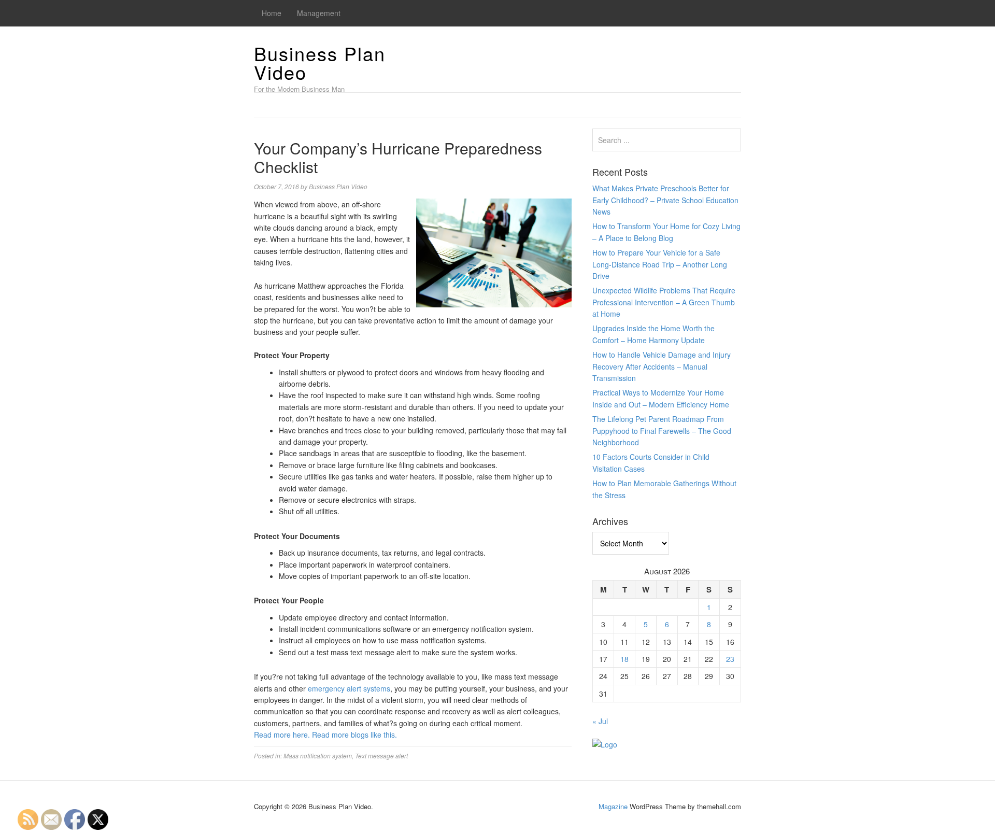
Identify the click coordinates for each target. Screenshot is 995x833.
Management (318, 13)
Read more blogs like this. (354, 734)
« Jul (600, 721)
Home (271, 13)
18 (624, 659)
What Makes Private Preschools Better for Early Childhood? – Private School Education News (665, 200)
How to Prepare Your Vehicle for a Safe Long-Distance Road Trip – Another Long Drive (659, 264)
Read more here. (282, 734)
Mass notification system (317, 755)
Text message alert (381, 755)
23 (730, 659)
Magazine (613, 806)
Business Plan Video (320, 62)
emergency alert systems (349, 688)
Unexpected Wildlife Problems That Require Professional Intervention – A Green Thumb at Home (663, 302)
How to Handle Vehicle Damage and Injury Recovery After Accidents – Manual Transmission (661, 366)
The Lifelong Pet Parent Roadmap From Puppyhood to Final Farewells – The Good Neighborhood (661, 430)
